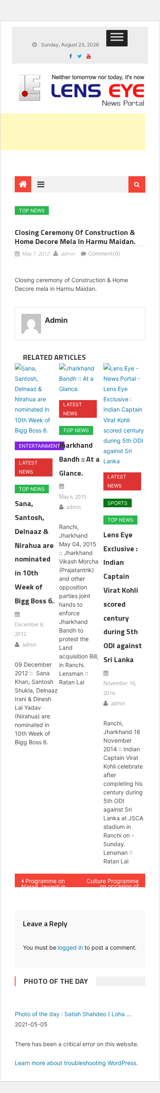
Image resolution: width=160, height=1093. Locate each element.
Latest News (28, 467)
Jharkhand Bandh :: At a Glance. (79, 459)
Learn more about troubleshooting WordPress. (76, 1062)
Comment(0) (104, 253)
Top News (32, 210)
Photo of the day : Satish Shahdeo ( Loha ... (73, 1013)
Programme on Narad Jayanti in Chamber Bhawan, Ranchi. (46, 882)
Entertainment (39, 446)
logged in (70, 947)
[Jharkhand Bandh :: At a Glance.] (80, 378)
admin (68, 253)
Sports (117, 503)
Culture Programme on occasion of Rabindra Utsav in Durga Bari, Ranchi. (113, 882)
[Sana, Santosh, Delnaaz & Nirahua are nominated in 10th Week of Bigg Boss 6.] (36, 399)
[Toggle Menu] (116, 38)
